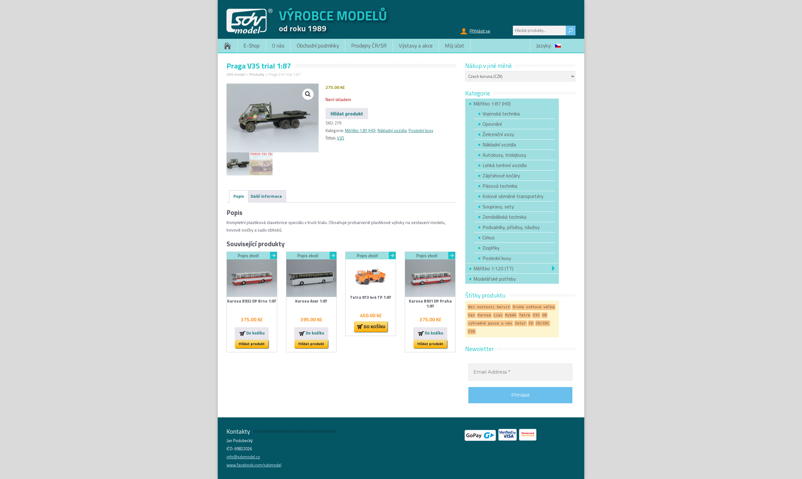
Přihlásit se (480, 31)
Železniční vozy (498, 134)
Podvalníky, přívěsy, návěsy (511, 227)
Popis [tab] (238, 196)
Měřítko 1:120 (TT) (493, 268)
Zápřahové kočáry (501, 175)
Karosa (484, 315)
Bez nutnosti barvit (489, 307)
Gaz (471, 315)
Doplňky (491, 248)
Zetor (520, 323)
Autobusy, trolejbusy (504, 155)
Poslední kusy (421, 130)
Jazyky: (544, 46)
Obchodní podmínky (318, 46)
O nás (278, 46)
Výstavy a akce (416, 46)
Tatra (524, 315)
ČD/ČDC (542, 323)
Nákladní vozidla (392, 130)
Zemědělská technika (504, 217)
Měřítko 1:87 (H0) (360, 130)
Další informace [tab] (266, 196)
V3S (340, 138)
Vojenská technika (501, 113)
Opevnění (492, 124)
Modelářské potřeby (494, 279)
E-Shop (251, 46)
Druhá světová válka (534, 307)
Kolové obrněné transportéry (513, 196)
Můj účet (454, 46)
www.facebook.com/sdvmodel (254, 465)
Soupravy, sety (498, 206)
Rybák (510, 315)
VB (544, 315)
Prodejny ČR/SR (369, 46)
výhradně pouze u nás (490, 323)
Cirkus (488, 237)
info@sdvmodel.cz (243, 457)
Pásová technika (499, 186)
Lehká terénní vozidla (504, 165)
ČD (531, 323)
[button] (308, 94)
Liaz (498, 315)
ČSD (471, 331)
